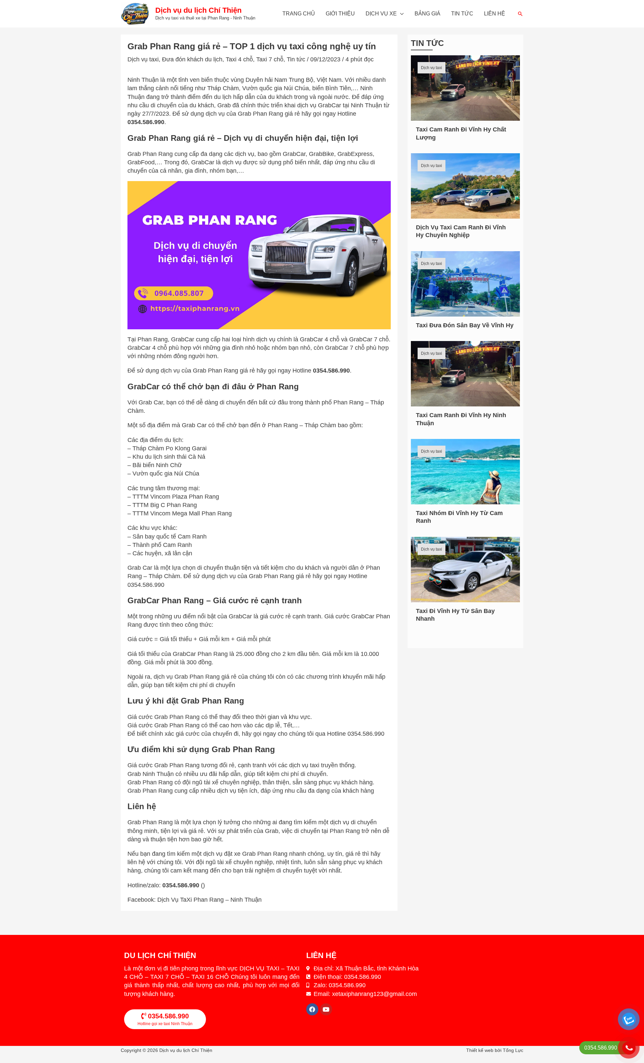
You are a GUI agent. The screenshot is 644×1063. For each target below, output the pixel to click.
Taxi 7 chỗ (269, 59)
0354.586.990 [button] (145, 122)
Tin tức (462, 13)
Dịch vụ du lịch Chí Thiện (198, 10)
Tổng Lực (513, 1050)
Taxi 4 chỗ (239, 59)
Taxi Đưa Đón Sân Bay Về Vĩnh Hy (465, 325)
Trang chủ (298, 13)
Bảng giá (427, 13)
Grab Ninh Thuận (150, 774)
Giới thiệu (340, 13)
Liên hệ (494, 13)
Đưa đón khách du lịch (192, 59)
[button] (520, 14)
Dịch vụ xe (381, 13)
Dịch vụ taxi (143, 59)
